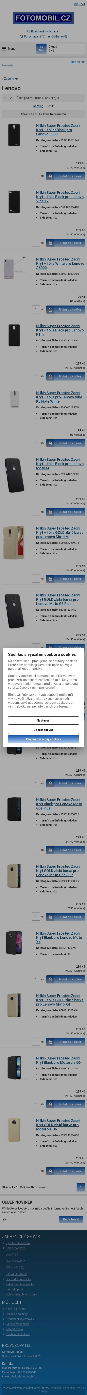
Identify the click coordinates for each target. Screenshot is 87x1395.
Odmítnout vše (43, 729)
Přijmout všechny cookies (43, 739)
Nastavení (43, 720)
